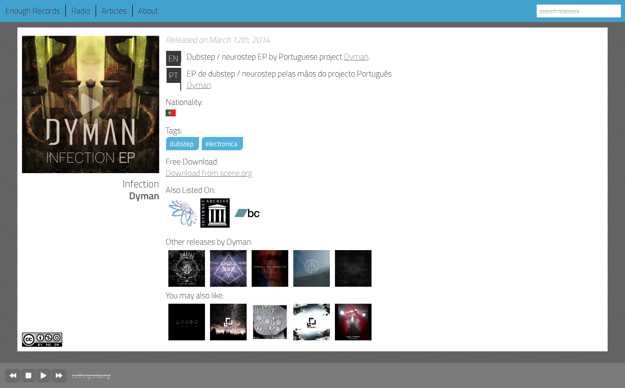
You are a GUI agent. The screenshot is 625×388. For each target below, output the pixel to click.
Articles (114, 11)
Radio (80, 11)
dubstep (182, 143)
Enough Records (32, 11)
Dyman (356, 56)
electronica (221, 143)
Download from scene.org (209, 173)
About (148, 11)
